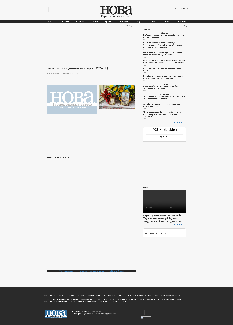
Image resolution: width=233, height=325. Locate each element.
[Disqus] (91, 236)
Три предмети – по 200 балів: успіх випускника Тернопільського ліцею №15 (164, 97)
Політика (80, 21)
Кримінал (109, 21)
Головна (50, 21)
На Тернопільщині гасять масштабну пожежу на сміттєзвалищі (163, 36)
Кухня (167, 21)
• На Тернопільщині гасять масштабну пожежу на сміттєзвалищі (149, 26)
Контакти (182, 21)
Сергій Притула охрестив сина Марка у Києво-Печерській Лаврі (163, 105)
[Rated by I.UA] (146, 318)
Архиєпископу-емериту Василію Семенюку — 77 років (164, 69)
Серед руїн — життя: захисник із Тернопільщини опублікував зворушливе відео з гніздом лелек (164, 61)
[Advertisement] (91, 46)
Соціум (95, 21)
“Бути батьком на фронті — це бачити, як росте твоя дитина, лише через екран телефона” (162, 114)
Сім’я (153, 21)
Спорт (138, 21)
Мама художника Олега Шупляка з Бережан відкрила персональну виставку (162, 54)
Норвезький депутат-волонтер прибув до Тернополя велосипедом (162, 87)
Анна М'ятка (95, 311)
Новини (65, 21)
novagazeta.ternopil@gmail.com (102, 314)
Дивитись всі (179, 122)
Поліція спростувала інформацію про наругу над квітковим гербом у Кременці (163, 77)
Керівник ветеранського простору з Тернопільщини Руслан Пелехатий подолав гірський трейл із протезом (162, 45)
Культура (124, 21)
